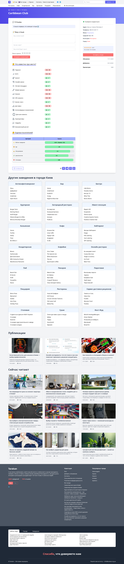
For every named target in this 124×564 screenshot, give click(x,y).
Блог (65, 471)
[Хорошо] (28, 53)
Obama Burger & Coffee (17, 217)
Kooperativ (87, 212)
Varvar (49, 188)
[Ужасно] (22, 53)
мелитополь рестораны (51, 538)
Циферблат (13, 191)
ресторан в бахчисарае (85, 543)
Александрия (96, 471)
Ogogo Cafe (50, 235)
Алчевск (94, 478)
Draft (11, 277)
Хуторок (49, 217)
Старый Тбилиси (52, 280)
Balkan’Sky (50, 304)
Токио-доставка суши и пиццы (56, 314)
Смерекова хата (52, 214)
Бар (33, 5)
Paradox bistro (88, 191)
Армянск (94, 480)
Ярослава (50, 277)
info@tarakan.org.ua (110, 561)
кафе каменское (14, 540)
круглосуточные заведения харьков (88, 540)
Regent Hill (87, 209)
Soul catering (88, 238)
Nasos (12, 283)
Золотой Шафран (52, 293)
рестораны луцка (49, 541)
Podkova (49, 219)
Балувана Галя (88, 277)
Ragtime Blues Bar (52, 198)
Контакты (67, 476)
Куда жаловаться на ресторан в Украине (75, 490)
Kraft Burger (14, 214)
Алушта (94, 476)
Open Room (13, 198)
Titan (11, 238)
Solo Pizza (13, 301)
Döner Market (88, 317)
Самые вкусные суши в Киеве (72, 485)
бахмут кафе (82, 538)
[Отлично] (30, 53)
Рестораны (11, 5)
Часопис (13, 193)
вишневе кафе (13, 541)
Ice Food (86, 259)
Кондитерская (26, 5)
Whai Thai (87, 196)
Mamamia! (13, 296)
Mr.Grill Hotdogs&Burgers (92, 314)
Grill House (50, 296)
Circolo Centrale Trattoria (54, 298)
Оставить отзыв (98, 55)
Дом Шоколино (15, 256)
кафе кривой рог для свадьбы (87, 541)
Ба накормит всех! (90, 251)
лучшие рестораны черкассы (17, 538)
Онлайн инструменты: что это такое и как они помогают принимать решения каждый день (75, 517)
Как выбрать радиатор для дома (57, 450)
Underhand (50, 191)
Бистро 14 (87, 193)
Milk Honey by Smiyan (17, 259)
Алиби (12, 298)
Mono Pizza (13, 293)
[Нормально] (26, 53)
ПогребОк (13, 280)
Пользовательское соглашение (73, 478)
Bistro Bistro (88, 198)
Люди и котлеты (89, 256)
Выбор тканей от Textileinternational (58, 421)
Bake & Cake (51, 272)
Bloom (12, 251)
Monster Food (88, 301)
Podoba (86, 304)
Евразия (49, 325)
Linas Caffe (50, 233)
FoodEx (86, 298)
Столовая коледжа (16, 325)
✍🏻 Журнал (30, 2)
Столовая (13, 317)
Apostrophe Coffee (52, 262)
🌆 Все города (22, 2)
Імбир (49, 317)
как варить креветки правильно (53, 536)
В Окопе (12, 275)
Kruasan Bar (50, 230)
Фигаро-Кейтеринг (90, 230)
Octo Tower (50, 251)
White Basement (52, 256)
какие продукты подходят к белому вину (55, 535)
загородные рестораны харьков (18, 543)
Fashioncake (14, 254)
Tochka (12, 233)
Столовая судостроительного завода (21, 322)
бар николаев (48, 543)
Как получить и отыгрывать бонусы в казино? (98, 355)
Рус (11, 483)
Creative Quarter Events (91, 217)
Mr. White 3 (13, 240)
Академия (50, 238)
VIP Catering (87, 240)
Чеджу (49, 320)
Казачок (12, 320)
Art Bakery (50, 275)
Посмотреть (90, 33)
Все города (67, 483)
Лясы (11, 188)
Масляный (87, 322)
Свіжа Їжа (87, 296)
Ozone (12, 230)
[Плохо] (24, 53)
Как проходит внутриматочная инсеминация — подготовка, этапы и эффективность (74, 508)
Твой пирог (87, 280)
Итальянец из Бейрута (91, 320)
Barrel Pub (13, 272)
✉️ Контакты (38, 2)
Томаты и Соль (88, 293)
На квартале (51, 209)
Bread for (87, 325)
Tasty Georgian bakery (54, 283)
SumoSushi (50, 322)
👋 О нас (15, 2)
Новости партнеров (48, 2)
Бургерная (39, 5)
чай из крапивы (83, 535)
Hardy (12, 235)
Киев (88, 41)
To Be (48, 240)
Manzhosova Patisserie (17, 262)
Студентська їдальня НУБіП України (21, 314)
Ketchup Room (14, 212)
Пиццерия (47, 5)
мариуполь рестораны (50, 540)
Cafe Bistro (87, 188)
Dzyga (86, 233)
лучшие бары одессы (50, 544)
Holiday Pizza (14, 304)
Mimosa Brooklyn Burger (17, 219)
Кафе (18, 5)
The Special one (52, 254)
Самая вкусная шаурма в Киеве (73, 487)
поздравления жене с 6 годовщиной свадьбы (22, 535)
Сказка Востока (89, 254)
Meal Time (87, 262)
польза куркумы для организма (18, 536)
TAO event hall (51, 301)
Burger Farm (14, 209)
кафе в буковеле (14, 544)
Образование (56, 5)
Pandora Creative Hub (90, 219)
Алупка (94, 474)
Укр (15, 483)
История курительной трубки (72, 500)
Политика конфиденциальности (73, 480)
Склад (49, 196)
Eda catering (88, 235)
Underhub (13, 196)
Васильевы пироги (90, 272)
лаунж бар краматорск (85, 544)
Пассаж (49, 259)
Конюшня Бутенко (53, 212)
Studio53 (49, 193)
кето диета (82, 536)
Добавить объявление (70, 474)
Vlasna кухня (88, 214)
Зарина (86, 275)
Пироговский (88, 283)
